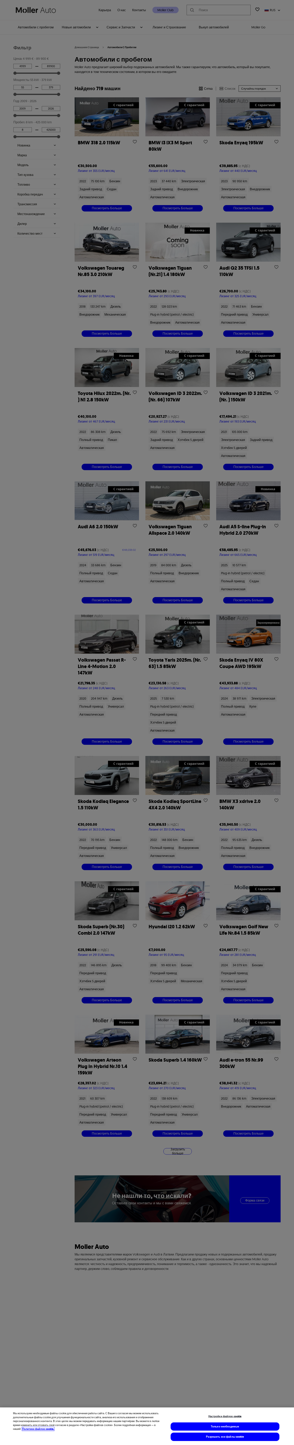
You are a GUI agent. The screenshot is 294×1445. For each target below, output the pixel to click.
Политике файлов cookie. (38, 1429)
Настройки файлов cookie (225, 1416)
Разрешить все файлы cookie (225, 1436)
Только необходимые (225, 1426)
